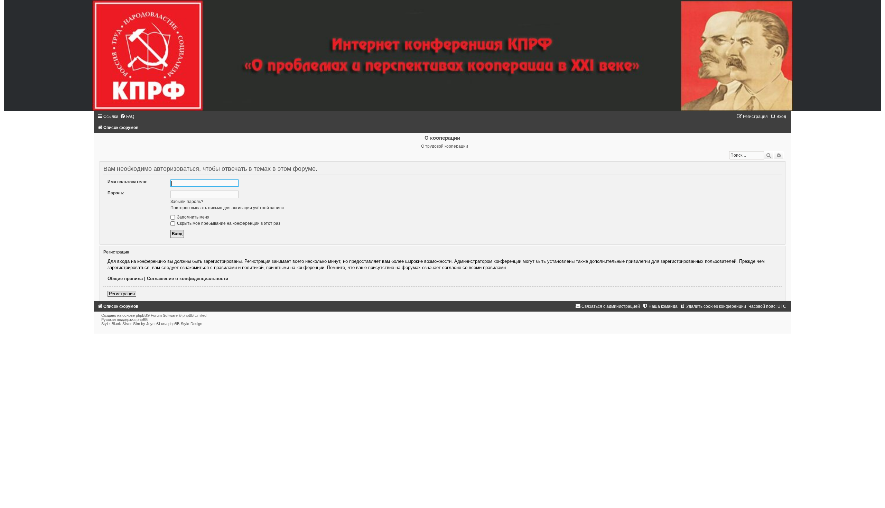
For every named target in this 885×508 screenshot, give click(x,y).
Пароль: (116, 193)
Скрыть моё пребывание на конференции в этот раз (228, 223)
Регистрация (122, 293)
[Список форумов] (442, 55)
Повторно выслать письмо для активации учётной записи (227, 207)
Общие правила (125, 278)
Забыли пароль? (186, 201)
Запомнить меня (192, 217)
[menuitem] (127, 116)
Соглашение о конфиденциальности (187, 278)
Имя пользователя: (128, 181)
